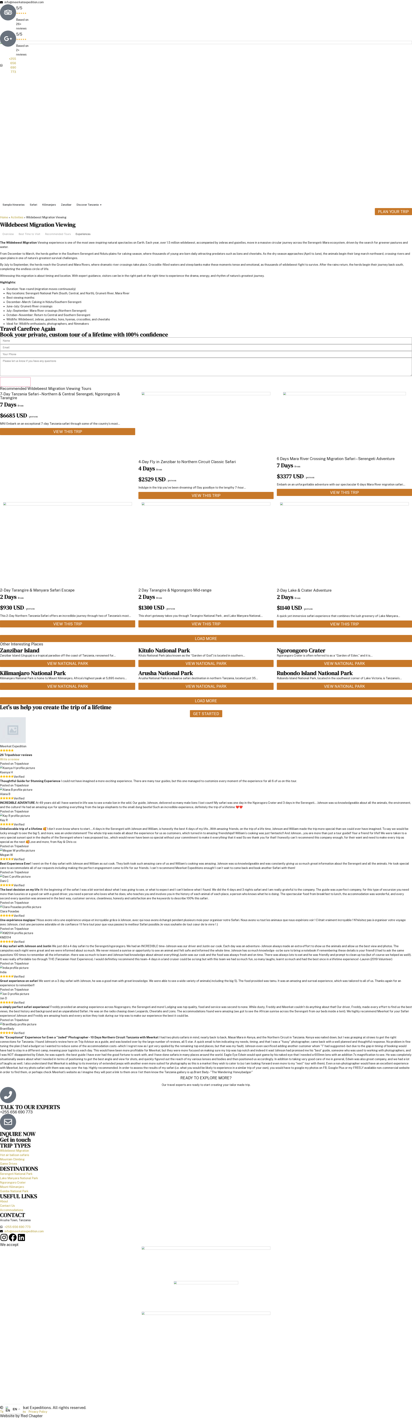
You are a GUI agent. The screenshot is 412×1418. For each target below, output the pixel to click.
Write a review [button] (9, 759)
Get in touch (15, 1140)
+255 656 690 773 (16, 1112)
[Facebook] (13, 1237)
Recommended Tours (58, 234)
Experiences (83, 234)
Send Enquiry (15, 382)
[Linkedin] (21, 1237)
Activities (17, 217)
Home (4, 217)
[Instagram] (4, 1237)
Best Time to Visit (29, 234)
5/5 (21, 10)
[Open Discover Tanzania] (100, 205)
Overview (8, 234)
